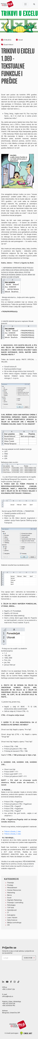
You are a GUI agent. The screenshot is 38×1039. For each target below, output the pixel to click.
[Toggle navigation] (25, 4)
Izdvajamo (11, 915)
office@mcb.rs (7, 996)
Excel (21, 40)
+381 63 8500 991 (8, 1005)
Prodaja (10, 885)
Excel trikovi (8, 45)
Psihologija (11, 905)
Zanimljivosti (12, 910)
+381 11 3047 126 (8, 989)
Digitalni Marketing (14, 900)
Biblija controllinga (14, 923)
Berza (9, 895)
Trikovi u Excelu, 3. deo (12, 834)
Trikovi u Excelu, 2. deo (12, 831)
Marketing (11, 893)
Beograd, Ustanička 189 (11, 1013)
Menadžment (12, 888)
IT (8, 912)
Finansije (10, 883)
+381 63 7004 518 (8, 1003)
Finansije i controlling (15, 902)
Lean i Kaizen (12, 917)
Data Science (12, 920)
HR (8, 925)
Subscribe (28, 958)
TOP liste (10, 908)
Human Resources (14, 890)
